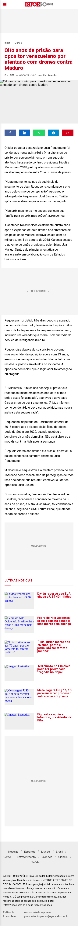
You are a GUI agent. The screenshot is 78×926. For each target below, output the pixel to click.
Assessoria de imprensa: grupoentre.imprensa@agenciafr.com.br (46, 914)
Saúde (35, 862)
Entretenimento (26, 856)
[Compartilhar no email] (67, 133)
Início (7, 43)
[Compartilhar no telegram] (53, 133)
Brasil (59, 851)
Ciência (63, 856)
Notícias (13, 851)
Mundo (18, 43)
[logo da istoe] (39, 4)
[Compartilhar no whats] (39, 133)
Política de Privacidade (9, 914)
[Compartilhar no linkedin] (24, 133)
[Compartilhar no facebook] (10, 133)
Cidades (47, 856)
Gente (7, 856)
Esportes (29, 851)
